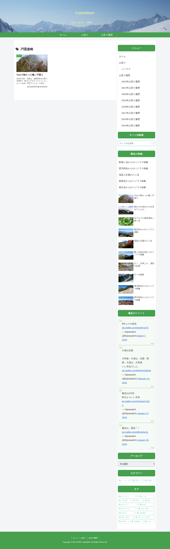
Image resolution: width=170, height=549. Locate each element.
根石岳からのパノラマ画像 (132, 187)
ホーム (122, 56)
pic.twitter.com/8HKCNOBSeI (136, 370)
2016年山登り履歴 (130, 119)
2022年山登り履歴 (130, 81)
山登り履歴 (124, 75)
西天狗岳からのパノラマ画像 (133, 168)
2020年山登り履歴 (130, 94)
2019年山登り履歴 (130, 100)
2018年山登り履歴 (130, 107)
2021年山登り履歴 (130, 88)
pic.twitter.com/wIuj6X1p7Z (135, 328)
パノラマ (125, 69)
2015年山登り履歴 (130, 125)
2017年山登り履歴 (130, 113)
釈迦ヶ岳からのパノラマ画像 (133, 162)
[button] (152, 143)
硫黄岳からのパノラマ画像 (132, 181)
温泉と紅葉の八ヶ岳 (129, 175)
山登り (122, 63)
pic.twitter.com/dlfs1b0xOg (135, 432)
